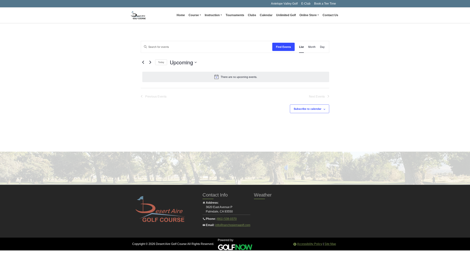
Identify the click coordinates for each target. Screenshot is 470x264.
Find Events (283, 47)
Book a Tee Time (325, 3)
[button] (195, 15)
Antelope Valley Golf (284, 3)
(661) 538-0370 (227, 218)
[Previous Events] (143, 62)
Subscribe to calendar (307, 109)
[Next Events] (150, 62)
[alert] (235, 77)
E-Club (305, 3)
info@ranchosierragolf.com (232, 225)
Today (161, 62)
